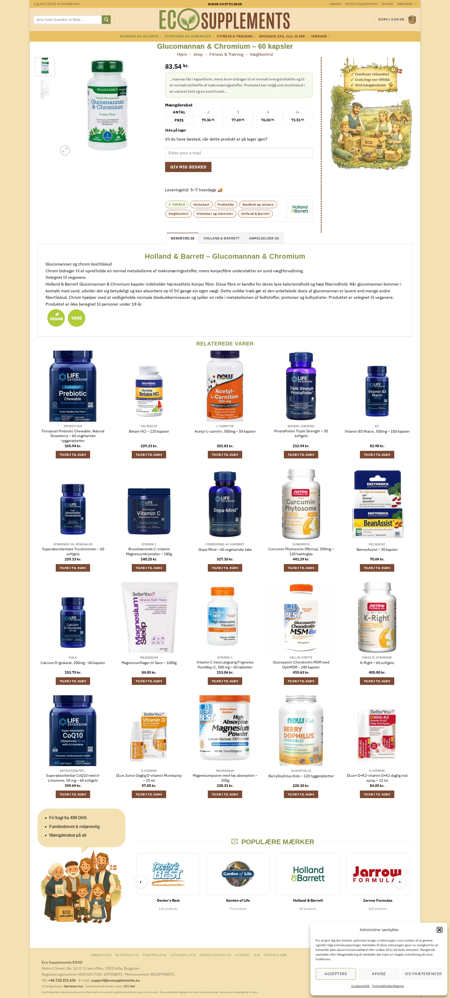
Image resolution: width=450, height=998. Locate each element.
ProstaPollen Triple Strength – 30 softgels (301, 433)
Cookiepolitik (360, 986)
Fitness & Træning (235, 36)
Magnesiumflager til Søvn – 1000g (149, 662)
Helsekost (201, 204)
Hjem (182, 54)
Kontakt (387, 4)
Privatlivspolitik (216, 955)
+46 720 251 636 (62, 980)
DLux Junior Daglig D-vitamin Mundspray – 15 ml (149, 778)
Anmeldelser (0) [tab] (264, 238)
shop (198, 54)
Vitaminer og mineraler (187, 36)
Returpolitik (127, 955)
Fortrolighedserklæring (388, 986)
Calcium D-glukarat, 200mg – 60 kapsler (73, 662)
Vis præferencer (423, 973)
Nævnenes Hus (74, 986)
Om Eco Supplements (361, 4)
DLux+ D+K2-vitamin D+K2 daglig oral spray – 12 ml (377, 778)
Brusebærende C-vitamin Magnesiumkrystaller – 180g (149, 551)
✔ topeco (176, 204)
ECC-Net (129, 986)
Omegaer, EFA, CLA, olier (282, 36)
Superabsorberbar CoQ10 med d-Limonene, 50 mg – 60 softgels (73, 778)
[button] (439, 929)
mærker (335, 4)
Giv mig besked (188, 166)
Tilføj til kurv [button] (73, 455)
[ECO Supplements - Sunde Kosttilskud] (225, 19)
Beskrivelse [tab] (183, 238)
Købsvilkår (405, 4)
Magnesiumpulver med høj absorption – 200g (225, 778)
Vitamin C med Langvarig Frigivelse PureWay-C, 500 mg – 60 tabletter (225, 664)
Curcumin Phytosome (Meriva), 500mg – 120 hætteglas (301, 551)
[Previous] (67, 107)
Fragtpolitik (155, 955)
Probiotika (226, 204)
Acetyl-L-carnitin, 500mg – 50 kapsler (225, 431)
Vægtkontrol (261, 54)
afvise (379, 973)
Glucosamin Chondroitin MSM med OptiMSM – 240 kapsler (301, 664)
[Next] (148, 107)
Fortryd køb (275, 955)
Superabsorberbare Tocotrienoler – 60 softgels (73, 551)
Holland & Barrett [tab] (222, 238)
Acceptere (335, 973)
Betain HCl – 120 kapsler (149, 431)
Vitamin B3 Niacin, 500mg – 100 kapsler (377, 431)
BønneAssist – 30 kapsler (377, 549)
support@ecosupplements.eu (115, 980)
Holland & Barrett (255, 214)
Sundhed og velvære (139, 36)
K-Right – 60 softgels (377, 662)
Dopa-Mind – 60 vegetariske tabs (225, 549)
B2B (257, 955)
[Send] (106, 19)
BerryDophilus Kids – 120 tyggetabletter (301, 776)
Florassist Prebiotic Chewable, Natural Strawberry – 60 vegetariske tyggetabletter (73, 436)
